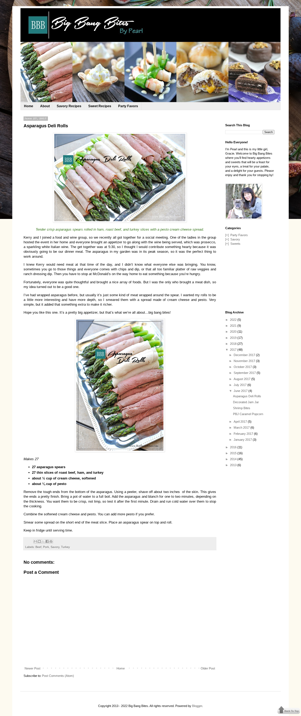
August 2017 (242, 379)
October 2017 (243, 367)
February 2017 (244, 433)
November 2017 (245, 361)
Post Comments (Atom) (58, 675)
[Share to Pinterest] (51, 541)
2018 (233, 343)
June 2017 (241, 391)
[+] (227, 235)
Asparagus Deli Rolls (247, 396)
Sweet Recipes (99, 106)
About (45, 106)
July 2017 (240, 385)
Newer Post (32, 668)
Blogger (197, 706)
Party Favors (128, 106)
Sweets (235, 243)
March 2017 (242, 427)
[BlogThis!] (39, 541)
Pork (46, 547)
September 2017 (245, 373)
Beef (38, 547)
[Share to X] (43, 541)
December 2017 (245, 355)
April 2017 (241, 421)
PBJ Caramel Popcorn (248, 414)
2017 (233, 349)
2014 (233, 459)
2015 (233, 453)
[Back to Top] (288, 710)
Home (28, 106)
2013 (233, 465)
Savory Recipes (69, 106)
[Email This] (35, 541)
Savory (55, 547)
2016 (233, 447)
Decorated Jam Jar (246, 402)
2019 (233, 337)
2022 (233, 319)
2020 (233, 331)
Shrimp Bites (241, 408)
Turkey (65, 547)
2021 (233, 325)
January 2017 (243, 439)
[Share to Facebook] (47, 541)
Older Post (208, 668)
